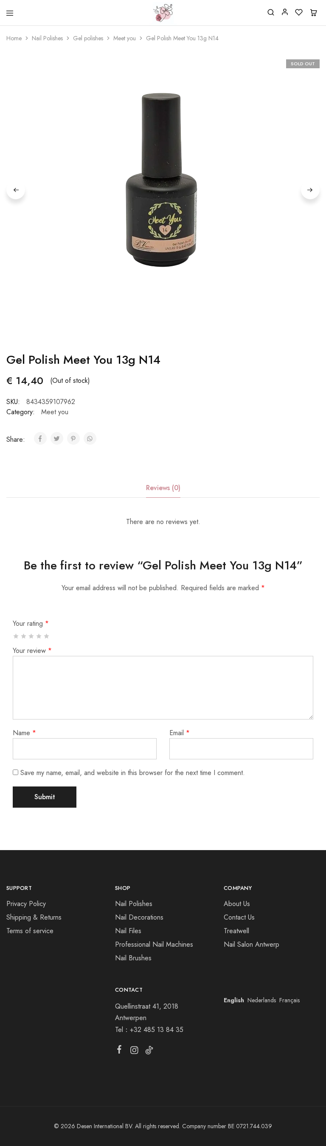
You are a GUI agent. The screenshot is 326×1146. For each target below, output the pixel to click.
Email (179, 733)
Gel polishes (88, 38)
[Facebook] (119, 1051)
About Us (237, 904)
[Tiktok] (148, 1052)
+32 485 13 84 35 (156, 1029)
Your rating (31, 623)
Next (310, 190)
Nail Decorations (139, 917)
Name (24, 733)
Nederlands (261, 1000)
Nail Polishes (47, 38)
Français (289, 1000)
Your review (32, 650)
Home (14, 38)
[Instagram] (133, 1052)
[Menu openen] (9, 13)
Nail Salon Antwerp (251, 944)
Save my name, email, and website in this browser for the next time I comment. (132, 773)
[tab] (163, 488)
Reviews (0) (163, 488)
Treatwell (236, 931)
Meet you (124, 38)
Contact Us (239, 917)
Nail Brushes (133, 958)
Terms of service (29, 931)
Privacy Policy (26, 904)
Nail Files (128, 931)
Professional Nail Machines (154, 944)
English (234, 1000)
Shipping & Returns (34, 917)
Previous (15, 190)
